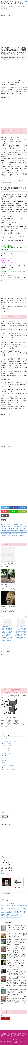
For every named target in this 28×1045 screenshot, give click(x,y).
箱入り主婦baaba (13, 533)
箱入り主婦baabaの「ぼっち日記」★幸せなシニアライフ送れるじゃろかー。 (13, 3)
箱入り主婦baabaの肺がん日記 (10, 769)
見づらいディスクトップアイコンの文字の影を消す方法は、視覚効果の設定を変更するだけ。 (16, 956)
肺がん (19, 915)
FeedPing (3, 1016)
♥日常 (5, 59)
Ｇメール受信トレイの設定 (17, 535)
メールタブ (21, 528)
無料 (2, 912)
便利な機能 (10, 530)
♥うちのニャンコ (6, 743)
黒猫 (20, 917)
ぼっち (6, 906)
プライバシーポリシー (14, 1039)
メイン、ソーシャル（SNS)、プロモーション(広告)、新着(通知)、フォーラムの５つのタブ (14, 526)
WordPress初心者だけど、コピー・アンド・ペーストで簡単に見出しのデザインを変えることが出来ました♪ (8, 566)
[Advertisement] (14, 30)
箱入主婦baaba (12, 915)
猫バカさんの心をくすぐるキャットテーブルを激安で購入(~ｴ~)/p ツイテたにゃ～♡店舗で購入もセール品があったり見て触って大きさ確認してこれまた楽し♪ (14, 1000)
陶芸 (12, 917)
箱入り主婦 (5, 533)
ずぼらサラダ (22, 905)
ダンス (9, 908)
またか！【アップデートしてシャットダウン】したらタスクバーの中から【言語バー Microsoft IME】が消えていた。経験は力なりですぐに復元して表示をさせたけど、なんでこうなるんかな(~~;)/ (14, 964)
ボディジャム (16, 908)
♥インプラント (6, 758)
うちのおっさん (7, 905)
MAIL (25, 1038)
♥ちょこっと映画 (6, 753)
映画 (19, 909)
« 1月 (2, 873)
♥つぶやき (5, 755)
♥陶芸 (3, 767)
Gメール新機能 (14, 524)
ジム (23, 906)
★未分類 (21, 57)
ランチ (21, 908)
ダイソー (6, 908)
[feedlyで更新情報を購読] (2, 520)
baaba (2, 537)
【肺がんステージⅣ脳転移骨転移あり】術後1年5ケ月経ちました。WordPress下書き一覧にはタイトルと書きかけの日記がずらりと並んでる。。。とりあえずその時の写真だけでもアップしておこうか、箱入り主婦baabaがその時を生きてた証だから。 (13, 982)
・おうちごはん (9, 748)
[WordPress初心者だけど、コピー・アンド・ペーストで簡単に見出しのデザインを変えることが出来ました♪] (8, 554)
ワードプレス (6, 909)
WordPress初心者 (20, 903)
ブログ (12, 908)
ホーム (2, 1033)
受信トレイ (16, 530)
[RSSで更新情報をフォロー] (4, 520)
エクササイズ (16, 906)
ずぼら (18, 905)
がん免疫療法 (14, 905)
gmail (3, 524)
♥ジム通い (5, 760)
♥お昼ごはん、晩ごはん (8, 745)
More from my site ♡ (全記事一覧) (12, 1033)
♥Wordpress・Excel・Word (9, 741)
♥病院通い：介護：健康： (9, 765)
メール (15, 528)
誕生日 (9, 917)
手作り (14, 909)
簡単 (16, 915)
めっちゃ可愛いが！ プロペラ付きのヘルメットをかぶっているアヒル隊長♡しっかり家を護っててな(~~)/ (17, 935)
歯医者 (25, 909)
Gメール (8, 524)
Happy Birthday (3, 903)
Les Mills (8, 903)
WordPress (13, 903)
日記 (17, 909)
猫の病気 (6, 912)
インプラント (10, 906)
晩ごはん (22, 909)
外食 (11, 909)
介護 (10, 909)
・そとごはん (8, 750)
